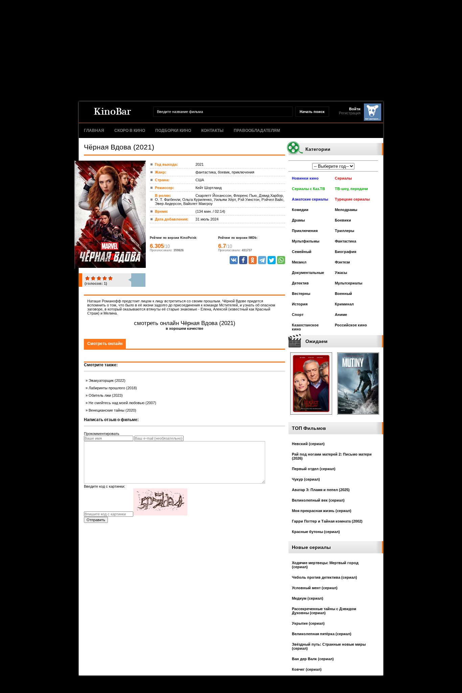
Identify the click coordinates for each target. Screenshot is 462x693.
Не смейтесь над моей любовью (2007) (122, 403)
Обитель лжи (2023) (106, 395)
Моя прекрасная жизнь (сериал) (321, 511)
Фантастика (345, 241)
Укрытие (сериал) (308, 623)
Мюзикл (299, 262)
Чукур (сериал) (306, 479)
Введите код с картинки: (104, 486)
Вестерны (301, 294)
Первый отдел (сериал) (314, 469)
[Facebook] (243, 260)
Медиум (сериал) (307, 598)
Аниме (341, 315)
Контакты (212, 130)
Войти (355, 109)
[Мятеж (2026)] (358, 417)
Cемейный (301, 252)
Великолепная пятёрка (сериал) (321, 634)
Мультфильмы (305, 241)
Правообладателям (257, 130)
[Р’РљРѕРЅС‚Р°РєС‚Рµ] (234, 260)
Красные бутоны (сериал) (316, 532)
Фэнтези (342, 262)
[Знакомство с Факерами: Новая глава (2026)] (311, 417)
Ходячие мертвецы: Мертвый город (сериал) (325, 565)
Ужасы (341, 273)
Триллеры (344, 231)
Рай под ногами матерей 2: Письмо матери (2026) (332, 456)
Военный (343, 294)
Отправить (96, 520)
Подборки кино (173, 130)
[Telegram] (262, 260)
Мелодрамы (346, 210)
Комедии (300, 210)
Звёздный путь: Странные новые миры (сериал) (329, 646)
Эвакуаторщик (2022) (107, 380)
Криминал (344, 304)
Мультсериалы (348, 283)
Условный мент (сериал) (315, 588)
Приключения (305, 231)
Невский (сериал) (308, 444)
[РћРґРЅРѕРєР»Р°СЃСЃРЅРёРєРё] (253, 260)
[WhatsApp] (281, 260)
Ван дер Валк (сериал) (313, 659)
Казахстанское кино (305, 327)
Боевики (343, 220)
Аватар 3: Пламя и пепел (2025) (321, 490)
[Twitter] (272, 260)
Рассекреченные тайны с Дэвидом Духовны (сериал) (324, 611)
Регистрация (350, 113)
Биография (345, 252)
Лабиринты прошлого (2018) (113, 388)
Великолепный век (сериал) (318, 500)
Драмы (298, 220)
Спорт (297, 315)
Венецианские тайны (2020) (112, 410)
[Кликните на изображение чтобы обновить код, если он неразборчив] (160, 514)
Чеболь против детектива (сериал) (324, 577)
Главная (94, 130)
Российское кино (351, 325)
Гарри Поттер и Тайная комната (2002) (327, 521)
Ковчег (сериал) (307, 669)
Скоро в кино (129, 130)
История (299, 304)
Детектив (300, 283)
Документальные (308, 273)
